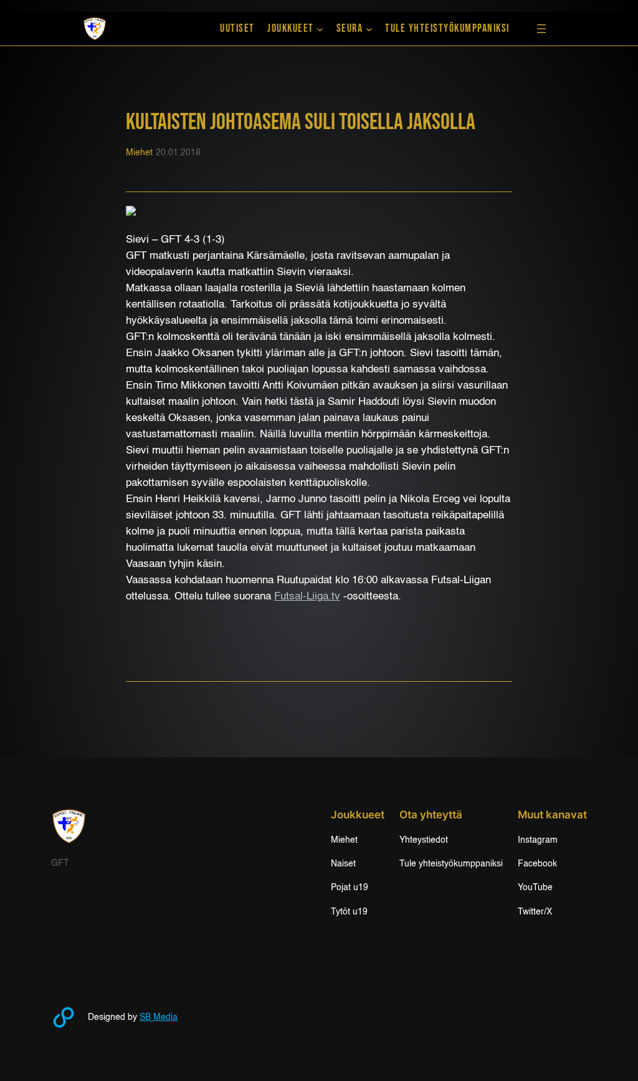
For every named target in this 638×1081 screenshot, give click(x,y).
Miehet (139, 152)
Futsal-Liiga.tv (307, 596)
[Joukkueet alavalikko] (320, 29)
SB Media (159, 1017)
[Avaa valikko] (541, 28)
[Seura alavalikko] (369, 29)
